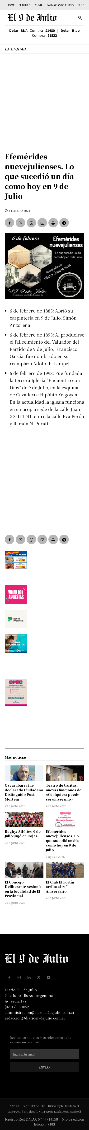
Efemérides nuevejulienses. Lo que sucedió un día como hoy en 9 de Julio (62, 840)
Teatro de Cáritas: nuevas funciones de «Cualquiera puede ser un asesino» (63, 792)
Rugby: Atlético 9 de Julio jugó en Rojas (23, 833)
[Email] (42, 222)
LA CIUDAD (15, 48)
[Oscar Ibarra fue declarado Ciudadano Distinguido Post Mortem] (24, 773)
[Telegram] (64, 222)
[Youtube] (48, 977)
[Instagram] (19, 977)
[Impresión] (53, 222)
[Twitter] (20, 222)
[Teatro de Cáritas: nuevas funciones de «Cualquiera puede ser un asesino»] (65, 773)
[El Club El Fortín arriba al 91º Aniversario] (65, 870)
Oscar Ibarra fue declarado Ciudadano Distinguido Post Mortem (24, 792)
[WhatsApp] (31, 222)
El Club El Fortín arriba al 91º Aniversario (60, 887)
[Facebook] (9, 222)
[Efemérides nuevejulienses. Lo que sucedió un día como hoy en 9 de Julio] (65, 819)
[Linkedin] (28, 977)
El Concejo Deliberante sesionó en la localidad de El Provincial (23, 889)
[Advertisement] (44, 100)
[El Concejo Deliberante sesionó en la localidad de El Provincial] (24, 870)
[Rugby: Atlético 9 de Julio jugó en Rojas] (24, 819)
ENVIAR (44, 1067)
